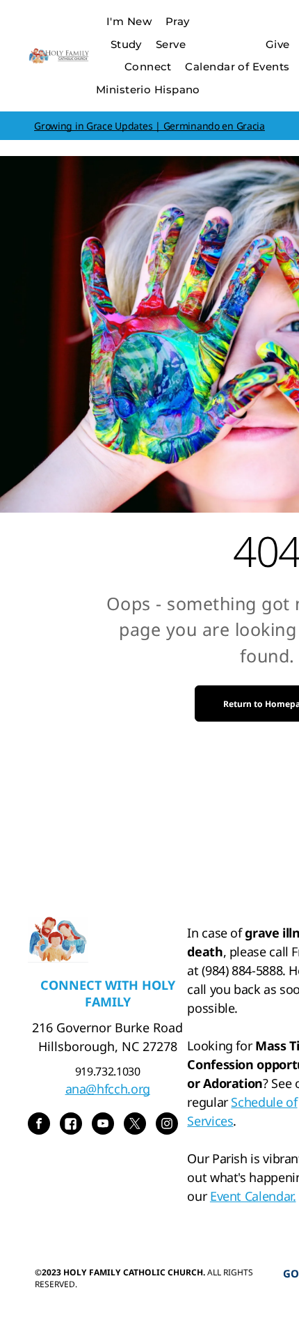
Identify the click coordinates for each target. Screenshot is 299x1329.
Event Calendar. (253, 1196)
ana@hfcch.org (107, 1088)
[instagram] (167, 1125)
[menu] (278, 22)
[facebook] (39, 1125)
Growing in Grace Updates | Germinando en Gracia (149, 125)
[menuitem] (129, 21)
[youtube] (103, 1125)
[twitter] (135, 1125)
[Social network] (71, 1125)
